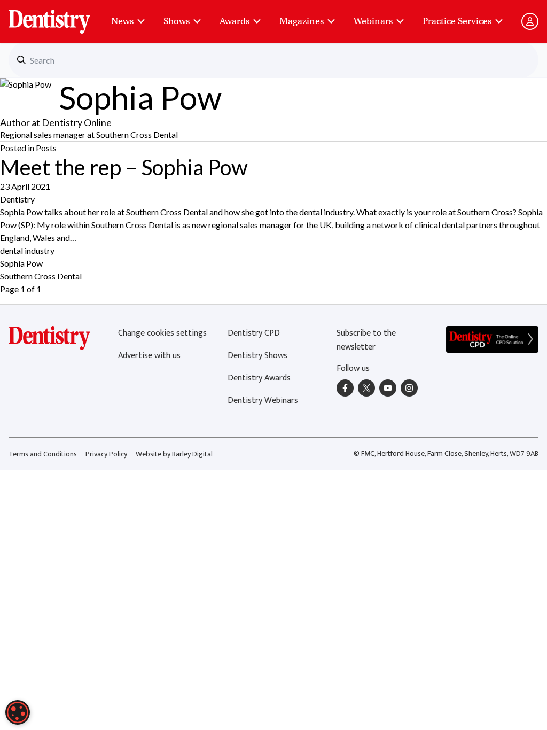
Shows (176, 21)
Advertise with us (149, 355)
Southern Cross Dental (41, 276)
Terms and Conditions (43, 454)
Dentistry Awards (259, 378)
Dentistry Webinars (263, 400)
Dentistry (17, 199)
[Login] (529, 21)
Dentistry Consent (62, 16)
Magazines (301, 21)
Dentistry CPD (254, 333)
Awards (234, 21)
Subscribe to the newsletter (366, 340)
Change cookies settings (162, 333)
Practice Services (457, 21)
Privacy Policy (106, 454)
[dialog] (17, 712)
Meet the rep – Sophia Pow (124, 167)
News (122, 21)
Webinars (373, 21)
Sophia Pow (21, 263)
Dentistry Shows (257, 355)
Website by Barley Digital (174, 454)
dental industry (27, 250)
